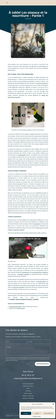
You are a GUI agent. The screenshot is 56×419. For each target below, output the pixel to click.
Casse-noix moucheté (18, 287)
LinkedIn (36, 299)
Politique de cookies (37, 416)
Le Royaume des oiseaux (15, 306)
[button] (53, 404)
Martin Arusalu (21, 308)
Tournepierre (36, 224)
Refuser (37, 413)
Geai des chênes (41, 281)
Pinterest (29, 299)
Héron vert (39, 228)
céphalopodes (22, 155)
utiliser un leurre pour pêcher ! (16, 230)
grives (46, 197)
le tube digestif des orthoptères (39, 272)
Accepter (26, 413)
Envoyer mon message (42, 363)
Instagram (23, 299)
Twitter (18, 299)
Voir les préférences (48, 413)
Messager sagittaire (23, 274)
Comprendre (28, 18)
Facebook (12, 299)
